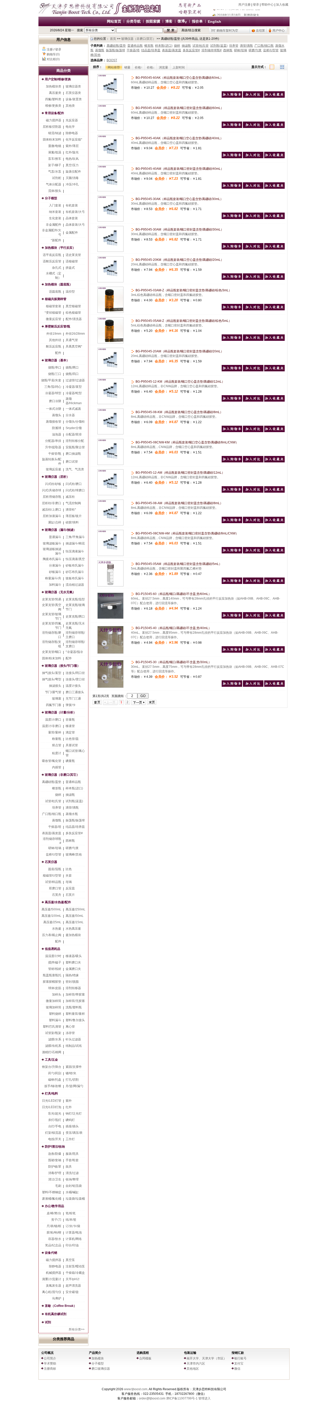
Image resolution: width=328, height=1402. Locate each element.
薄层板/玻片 (74, 516)
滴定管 (70, 732)
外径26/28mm (75, 333)
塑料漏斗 (55, 1020)
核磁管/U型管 (52, 875)
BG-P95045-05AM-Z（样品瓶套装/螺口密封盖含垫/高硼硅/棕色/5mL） (183, 321)
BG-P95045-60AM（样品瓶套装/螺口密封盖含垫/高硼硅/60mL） (179, 108)
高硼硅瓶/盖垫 (51, 782)
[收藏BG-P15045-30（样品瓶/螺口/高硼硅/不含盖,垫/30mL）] (274, 686)
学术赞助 (50, 1363)
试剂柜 (56, 178)
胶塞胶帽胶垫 (52, 981)
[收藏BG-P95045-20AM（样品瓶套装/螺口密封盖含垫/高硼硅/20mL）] (274, 370)
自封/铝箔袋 (74, 1186)
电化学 (70, 126)
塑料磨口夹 (73, 962)
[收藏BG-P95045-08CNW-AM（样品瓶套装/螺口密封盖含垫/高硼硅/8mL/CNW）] (274, 552)
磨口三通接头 (75, 692)
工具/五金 (51, 1059)
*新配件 (56, 240)
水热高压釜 (73, 928)
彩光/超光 (54, 1113)
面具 (69, 1166)
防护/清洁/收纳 (55, 1146)
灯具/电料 (51, 1093)
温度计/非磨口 (51, 726)
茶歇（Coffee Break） (61, 1306)
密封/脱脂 (72, 981)
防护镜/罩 (54, 1166)
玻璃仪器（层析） (57, 477)
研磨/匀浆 (72, 848)
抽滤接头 (55, 686)
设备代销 (51, 1253)
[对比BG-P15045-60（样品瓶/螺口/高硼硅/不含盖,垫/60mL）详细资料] (253, 617)
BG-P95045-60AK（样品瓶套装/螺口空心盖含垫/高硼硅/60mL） (179, 77)
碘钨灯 (70, 1120)
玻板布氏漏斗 (75, 578)
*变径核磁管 (53, 312)
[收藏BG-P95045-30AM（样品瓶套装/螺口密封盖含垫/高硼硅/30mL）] (274, 248)
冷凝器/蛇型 (74, 393)
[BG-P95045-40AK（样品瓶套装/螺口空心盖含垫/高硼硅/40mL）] (110, 160)
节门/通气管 (53, 692)
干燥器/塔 (54, 827)
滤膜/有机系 (53, 1046)
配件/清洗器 (74, 319)
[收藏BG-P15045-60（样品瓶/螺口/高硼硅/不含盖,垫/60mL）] (274, 617)
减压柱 (70, 497)
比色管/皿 (72, 739)
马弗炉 (56, 1298)
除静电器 (72, 133)
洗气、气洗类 (75, 469)
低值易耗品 (52, 949)
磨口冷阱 (55, 401)
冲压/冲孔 (72, 184)
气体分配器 (53, 184)
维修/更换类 (53, 105)
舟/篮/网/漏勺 (74, 1086)
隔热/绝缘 (72, 975)
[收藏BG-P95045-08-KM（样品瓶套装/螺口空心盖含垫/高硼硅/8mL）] (274, 431)
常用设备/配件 (54, 113)
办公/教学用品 (54, 1206)
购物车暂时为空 (227, 30)
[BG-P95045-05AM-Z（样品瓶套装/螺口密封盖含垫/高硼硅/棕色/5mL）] (110, 342)
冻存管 (70, 1033)
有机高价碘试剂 (55, 1314)
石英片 (70, 895)
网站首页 (114, 21)
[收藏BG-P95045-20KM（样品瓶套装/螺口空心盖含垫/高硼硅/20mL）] (274, 279)
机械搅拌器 (53, 1273)
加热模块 (97, 1358)
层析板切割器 (52, 126)
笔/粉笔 (71, 1213)
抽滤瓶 (70, 795)
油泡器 (56, 434)
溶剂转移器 (73, 988)
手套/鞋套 (72, 1160)
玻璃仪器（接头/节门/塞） (62, 666)
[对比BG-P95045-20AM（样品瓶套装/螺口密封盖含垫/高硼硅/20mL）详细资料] (253, 370)
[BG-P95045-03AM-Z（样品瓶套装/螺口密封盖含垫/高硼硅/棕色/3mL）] (110, 312)
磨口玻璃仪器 (100, 1368)
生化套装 (55, 218)
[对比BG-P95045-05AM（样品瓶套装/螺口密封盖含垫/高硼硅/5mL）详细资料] (253, 583)
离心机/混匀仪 (51, 1292)
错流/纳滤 (54, 133)
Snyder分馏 (74, 428)
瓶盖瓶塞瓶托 (52, 975)
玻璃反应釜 (53, 469)
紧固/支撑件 (74, 1067)
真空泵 (70, 1260)
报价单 (197, 21)
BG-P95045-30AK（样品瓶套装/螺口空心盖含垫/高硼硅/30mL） (179, 199)
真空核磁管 (73, 306)
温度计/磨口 (53, 719)
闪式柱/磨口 (74, 484)
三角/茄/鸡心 (52, 387)
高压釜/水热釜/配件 (58, 902)
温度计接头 (73, 686)
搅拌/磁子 (54, 962)
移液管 (70, 726)
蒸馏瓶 (56, 820)
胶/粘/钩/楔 (54, 1232)
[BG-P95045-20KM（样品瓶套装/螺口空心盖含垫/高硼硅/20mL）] (110, 281)
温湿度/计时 (53, 956)
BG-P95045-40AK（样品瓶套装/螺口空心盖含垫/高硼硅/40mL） (179, 138)
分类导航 (133, 21)
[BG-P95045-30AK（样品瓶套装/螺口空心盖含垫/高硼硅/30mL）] (110, 220)
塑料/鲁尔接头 (75, 1020)
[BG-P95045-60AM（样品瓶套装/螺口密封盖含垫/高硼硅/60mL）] (110, 129)
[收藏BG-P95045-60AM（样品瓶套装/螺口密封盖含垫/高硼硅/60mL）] (274, 127)
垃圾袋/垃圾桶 (75, 1198)
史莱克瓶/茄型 (75, 599)
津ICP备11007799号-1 (182, 1398)
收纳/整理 (72, 1179)
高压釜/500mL (51, 909)
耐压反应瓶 (53, 346)
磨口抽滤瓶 (73, 453)
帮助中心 (267, 4)
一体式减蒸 (73, 409)
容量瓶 (70, 719)
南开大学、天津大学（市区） (207, 1358)
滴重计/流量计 (51, 1279)
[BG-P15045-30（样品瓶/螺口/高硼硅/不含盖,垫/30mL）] (110, 687)
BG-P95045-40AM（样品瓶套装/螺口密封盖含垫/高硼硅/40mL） (179, 169)
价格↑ (138, 67)
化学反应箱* (74, 139)
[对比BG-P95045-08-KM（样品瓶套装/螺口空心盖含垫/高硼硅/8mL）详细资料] (253, 431)
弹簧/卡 (71, 705)
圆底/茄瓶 (54, 869)
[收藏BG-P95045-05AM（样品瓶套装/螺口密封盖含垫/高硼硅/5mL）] (274, 583)
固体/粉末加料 (51, 658)
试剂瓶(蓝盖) (74, 801)
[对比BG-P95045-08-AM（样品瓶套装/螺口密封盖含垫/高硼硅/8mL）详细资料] (253, 522)
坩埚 (69, 882)
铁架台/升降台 (51, 1067)
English (214, 21)
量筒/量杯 (54, 732)
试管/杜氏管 (53, 801)
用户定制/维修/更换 (58, 79)
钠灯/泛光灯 (74, 1113)
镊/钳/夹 (71, 1073)
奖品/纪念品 (53, 1245)
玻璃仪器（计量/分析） (60, 712)
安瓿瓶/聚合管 (75, 447)
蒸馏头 (56, 415)
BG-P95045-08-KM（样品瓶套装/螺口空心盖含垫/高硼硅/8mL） (179, 412)
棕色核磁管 (73, 312)
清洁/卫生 (54, 1179)
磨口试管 (72, 461)
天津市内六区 (196, 1363)
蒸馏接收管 (53, 421)
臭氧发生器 (53, 1285)
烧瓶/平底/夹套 (51, 380)
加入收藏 (282, 4)
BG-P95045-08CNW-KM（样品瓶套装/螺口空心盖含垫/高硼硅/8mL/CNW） (187, 442)
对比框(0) (53, 59)
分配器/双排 (74, 434)
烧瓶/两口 (72, 367)
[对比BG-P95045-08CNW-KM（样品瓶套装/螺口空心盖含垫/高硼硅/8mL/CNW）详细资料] (253, 461)
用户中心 (278, 30)
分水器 (70, 415)
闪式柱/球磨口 (75, 490)
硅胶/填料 (72, 522)
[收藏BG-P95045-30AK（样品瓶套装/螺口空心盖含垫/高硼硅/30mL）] (274, 218)
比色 (69, 869)
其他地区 (193, 1368)
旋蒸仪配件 (73, 171)
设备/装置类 (74, 99)
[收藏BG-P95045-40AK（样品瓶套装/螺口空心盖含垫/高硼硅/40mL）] (274, 157)
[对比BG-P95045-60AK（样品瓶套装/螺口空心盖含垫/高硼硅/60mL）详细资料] (253, 96)
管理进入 (204, 1398)
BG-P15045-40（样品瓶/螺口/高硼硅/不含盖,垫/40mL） (173, 628)
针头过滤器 (73, 1039)
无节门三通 (73, 698)
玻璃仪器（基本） (57, 360)
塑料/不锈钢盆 (51, 1192)
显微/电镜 (54, 146)
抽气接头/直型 (51, 673)
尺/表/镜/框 (54, 1226)
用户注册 (244, 4)
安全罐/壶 (72, 1292)
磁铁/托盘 (54, 1079)
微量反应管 (53, 319)
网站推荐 (114, 67)
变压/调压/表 (74, 1133)
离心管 (70, 1026)
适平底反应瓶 (52, 255)
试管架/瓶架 (53, 1033)
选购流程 (143, 1353)
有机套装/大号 (75, 212)
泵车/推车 (54, 159)
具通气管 (72, 340)
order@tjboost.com (152, 1398)
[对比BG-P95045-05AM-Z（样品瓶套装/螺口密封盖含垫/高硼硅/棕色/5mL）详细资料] (253, 340)
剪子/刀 (56, 1219)
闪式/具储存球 (51, 490)
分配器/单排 (53, 441)
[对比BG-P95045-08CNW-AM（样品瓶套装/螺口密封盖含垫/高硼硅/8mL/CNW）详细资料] (253, 552)
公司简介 (50, 1358)
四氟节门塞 (53, 705)
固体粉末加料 (52, 139)
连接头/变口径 (75, 679)
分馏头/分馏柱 (75, 421)
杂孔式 (56, 268)
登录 (256, 4)
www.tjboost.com (135, 1389)
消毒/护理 (54, 1173)
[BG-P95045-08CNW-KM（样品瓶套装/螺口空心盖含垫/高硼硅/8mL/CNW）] (110, 464)
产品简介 (95, 1353)
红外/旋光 (72, 152)
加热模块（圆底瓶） (59, 284)
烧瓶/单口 (54, 367)
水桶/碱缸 (72, 1192)
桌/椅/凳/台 (54, 1213)
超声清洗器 (73, 1285)
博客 (168, 21)
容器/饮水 (54, 1239)
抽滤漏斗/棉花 (75, 543)
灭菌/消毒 (72, 178)
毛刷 (58, 1186)
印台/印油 (72, 1245)
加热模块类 (53, 86)
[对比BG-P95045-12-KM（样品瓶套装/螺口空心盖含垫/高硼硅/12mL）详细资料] (253, 400)
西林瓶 (70, 840)
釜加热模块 (73, 935)
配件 (58, 353)
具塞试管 (72, 745)
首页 (113, 39)
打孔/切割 (72, 1079)
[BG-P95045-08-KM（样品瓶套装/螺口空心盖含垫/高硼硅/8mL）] (110, 433)
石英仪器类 (73, 93)
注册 (50, 49)
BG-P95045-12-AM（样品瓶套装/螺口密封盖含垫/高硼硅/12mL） (180, 472)
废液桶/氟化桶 (51, 1198)
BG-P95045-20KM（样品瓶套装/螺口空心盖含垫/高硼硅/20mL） (179, 260)
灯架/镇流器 (53, 1133)
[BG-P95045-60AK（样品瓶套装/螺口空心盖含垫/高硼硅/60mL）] (110, 99)
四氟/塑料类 (53, 99)
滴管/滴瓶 (72, 807)
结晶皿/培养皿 (75, 827)
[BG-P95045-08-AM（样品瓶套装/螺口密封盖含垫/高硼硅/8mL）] (110, 524)
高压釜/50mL (75, 916)
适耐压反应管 (52, 261)
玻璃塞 (56, 698)
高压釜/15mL (75, 922)
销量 (127, 67)
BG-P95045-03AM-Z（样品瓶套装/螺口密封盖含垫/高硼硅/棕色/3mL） (183, 290)
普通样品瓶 (73, 782)
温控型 (70, 291)
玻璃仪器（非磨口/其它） (62, 775)
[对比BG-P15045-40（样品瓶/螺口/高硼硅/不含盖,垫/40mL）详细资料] (253, 651)
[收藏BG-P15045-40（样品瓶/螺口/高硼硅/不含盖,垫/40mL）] (274, 651)
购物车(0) (53, 54)
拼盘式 (70, 268)
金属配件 (72, 232)
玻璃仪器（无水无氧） (60, 592)
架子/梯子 (54, 165)
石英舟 (56, 895)
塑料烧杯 (55, 1014)
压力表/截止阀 (51, 935)
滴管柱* (71, 509)
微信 (237, 1368)
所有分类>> (77, 1329)
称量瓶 (56, 739)
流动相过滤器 (75, 584)
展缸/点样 (54, 522)
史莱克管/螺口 (51, 652)
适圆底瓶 (55, 291)
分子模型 (51, 198)
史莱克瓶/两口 (75, 616)
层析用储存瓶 (52, 497)
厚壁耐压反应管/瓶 (57, 326)
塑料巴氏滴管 (52, 1026)
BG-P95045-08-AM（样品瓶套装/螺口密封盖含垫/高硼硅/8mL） (179, 503)
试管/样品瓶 (53, 882)
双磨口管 (55, 888)
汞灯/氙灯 (54, 1120)
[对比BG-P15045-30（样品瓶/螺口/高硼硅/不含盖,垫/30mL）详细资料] (253, 686)
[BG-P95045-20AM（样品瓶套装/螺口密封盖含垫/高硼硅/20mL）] (110, 373)
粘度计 (56, 753)
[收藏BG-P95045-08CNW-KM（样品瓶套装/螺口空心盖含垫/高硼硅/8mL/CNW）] (274, 461)
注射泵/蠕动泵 (75, 1266)
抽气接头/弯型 (51, 679)
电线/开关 (54, 1139)
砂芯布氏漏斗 (75, 572)
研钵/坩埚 (54, 848)
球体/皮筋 (54, 988)
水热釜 (56, 928)
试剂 (48, 1322)
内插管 (56, 767)
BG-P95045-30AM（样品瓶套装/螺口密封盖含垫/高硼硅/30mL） (179, 229)
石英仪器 (51, 862)
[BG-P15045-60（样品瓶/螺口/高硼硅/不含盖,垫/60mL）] (110, 618)
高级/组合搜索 (191, 30)
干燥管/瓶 (54, 453)
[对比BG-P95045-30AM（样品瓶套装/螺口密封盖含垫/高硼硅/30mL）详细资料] (253, 248)
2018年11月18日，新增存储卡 (238, 12)
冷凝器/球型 (53, 393)
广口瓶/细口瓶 (51, 814)
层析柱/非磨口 (51, 503)
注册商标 (50, 1368)
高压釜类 (55, 93)
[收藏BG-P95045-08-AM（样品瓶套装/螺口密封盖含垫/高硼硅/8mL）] (274, 522)
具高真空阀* (74, 346)
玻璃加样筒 (53, 1007)
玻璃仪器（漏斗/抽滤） (60, 530)
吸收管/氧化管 (51, 761)
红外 (69, 1107)
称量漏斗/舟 (53, 578)
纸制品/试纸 (74, 1046)
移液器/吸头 (74, 956)
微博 (182, 21)
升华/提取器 (53, 447)
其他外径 (55, 340)
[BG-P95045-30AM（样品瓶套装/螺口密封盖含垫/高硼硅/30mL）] (110, 251)
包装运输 (190, 1353)
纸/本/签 (71, 1219)
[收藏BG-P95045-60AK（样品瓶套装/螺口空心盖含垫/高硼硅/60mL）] (274, 96)
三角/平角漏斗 (75, 537)
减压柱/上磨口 (51, 509)
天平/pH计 (73, 1279)
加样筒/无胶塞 (75, 1001)
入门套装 (55, 205)
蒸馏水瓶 (72, 814)
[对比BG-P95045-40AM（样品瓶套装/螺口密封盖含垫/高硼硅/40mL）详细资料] (253, 188)
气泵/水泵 (54, 171)
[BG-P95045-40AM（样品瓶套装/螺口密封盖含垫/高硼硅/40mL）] (110, 190)
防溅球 (56, 428)
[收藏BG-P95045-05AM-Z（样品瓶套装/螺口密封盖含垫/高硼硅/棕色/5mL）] (274, 340)
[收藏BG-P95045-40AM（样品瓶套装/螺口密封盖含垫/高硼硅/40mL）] (274, 188)
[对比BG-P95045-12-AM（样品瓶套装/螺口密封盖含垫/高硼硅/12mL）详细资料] (253, 491)
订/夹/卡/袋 (73, 1226)
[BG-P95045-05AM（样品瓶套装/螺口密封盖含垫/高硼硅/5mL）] (110, 585)
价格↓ (151, 67)
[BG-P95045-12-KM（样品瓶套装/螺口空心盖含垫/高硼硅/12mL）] (110, 403)
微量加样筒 (53, 1001)
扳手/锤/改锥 (52, 1086)
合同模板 (145, 1358)
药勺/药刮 (54, 1073)
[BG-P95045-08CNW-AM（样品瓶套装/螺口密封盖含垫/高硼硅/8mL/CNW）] (110, 555)
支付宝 (238, 1363)
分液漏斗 (55, 565)
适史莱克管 (73, 255)
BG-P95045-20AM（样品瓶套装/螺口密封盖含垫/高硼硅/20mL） (179, 351)
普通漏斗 (55, 537)
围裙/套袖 (54, 1160)
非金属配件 (53, 224)
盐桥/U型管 (53, 854)
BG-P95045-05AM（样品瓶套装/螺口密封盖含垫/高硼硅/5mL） (178, 564)
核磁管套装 (53, 306)
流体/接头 (54, 191)
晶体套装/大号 (75, 224)
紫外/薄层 (72, 146)
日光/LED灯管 (51, 1100)
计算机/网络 (74, 1239)
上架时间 (178, 67)
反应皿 (70, 888)
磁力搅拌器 (53, 120)
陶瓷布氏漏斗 (52, 559)
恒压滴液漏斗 (75, 551)
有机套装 (72, 205)
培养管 (56, 807)
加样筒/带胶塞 (75, 994)
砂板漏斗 (55, 572)
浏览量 (163, 67)
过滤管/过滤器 (75, 380)
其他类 (70, 105)
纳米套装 (55, 212)
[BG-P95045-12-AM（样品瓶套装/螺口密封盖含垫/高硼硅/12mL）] (110, 494)
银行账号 (240, 1358)
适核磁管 (72, 261)
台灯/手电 (54, 1126)
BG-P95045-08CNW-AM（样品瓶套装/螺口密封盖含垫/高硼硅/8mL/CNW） (187, 533)
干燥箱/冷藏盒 (75, 1273)
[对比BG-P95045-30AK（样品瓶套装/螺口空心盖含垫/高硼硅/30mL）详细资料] (253, 218)
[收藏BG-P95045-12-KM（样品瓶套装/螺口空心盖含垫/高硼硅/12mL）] (274, 400)
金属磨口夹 (73, 969)
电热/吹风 (72, 159)
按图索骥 (153, 21)
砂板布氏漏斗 (75, 565)
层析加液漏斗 (52, 516)
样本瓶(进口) (74, 788)
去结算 (260, 30)
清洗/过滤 (72, 1173)
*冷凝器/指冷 (74, 652)
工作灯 (70, 1139)
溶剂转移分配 (75, 441)
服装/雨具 (72, 1154)
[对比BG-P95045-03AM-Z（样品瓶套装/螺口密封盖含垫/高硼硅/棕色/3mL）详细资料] (253, 309)
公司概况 (47, 1353)
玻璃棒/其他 (74, 854)
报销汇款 (238, 1353)
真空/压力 (72, 165)
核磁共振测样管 (55, 299)
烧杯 (58, 795)
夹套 (69, 875)
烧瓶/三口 (54, 374)
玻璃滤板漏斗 (52, 543)
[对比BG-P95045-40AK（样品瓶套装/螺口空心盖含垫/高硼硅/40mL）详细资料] (253, 157)
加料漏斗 (55, 584)
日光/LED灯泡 (51, 1107)
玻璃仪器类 (73, 86)
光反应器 (72, 120)
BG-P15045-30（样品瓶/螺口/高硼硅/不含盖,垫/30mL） (173, 662)
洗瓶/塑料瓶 (74, 1007)
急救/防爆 (54, 1154)
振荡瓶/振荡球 (75, 820)
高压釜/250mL (75, 909)
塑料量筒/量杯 (75, 1014)
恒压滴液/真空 (75, 559)
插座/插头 (72, 1126)
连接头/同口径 (75, 673)
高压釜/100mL (51, 916)
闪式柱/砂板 (53, 484)
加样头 (56, 994)
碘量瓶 (70, 761)
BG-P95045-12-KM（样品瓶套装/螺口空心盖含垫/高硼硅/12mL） (180, 381)
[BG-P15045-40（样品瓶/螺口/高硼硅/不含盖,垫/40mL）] (110, 652)
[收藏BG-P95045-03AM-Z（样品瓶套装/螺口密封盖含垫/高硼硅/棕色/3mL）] (274, 309)
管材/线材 (54, 969)
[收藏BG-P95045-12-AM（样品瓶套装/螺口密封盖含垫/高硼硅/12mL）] (274, 491)
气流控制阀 (73, 503)
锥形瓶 (56, 788)
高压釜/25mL (52, 922)
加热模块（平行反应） (60, 248)
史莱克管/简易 (51, 599)
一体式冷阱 (53, 409)
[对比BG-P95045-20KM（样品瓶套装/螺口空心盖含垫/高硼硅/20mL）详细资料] (253, 279)
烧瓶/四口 (72, 374)
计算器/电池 (74, 1232)
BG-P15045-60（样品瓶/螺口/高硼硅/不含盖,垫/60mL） (173, 594)
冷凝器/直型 (74, 387)
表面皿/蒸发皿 (51, 833)
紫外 (69, 1100)
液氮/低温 (54, 152)
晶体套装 (72, 218)
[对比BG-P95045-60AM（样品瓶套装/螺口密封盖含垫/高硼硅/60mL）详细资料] (253, 127)
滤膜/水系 (54, 1039)
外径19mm (53, 333)
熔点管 (56, 745)
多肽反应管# (74, 833)
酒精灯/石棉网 (51, 1052)
